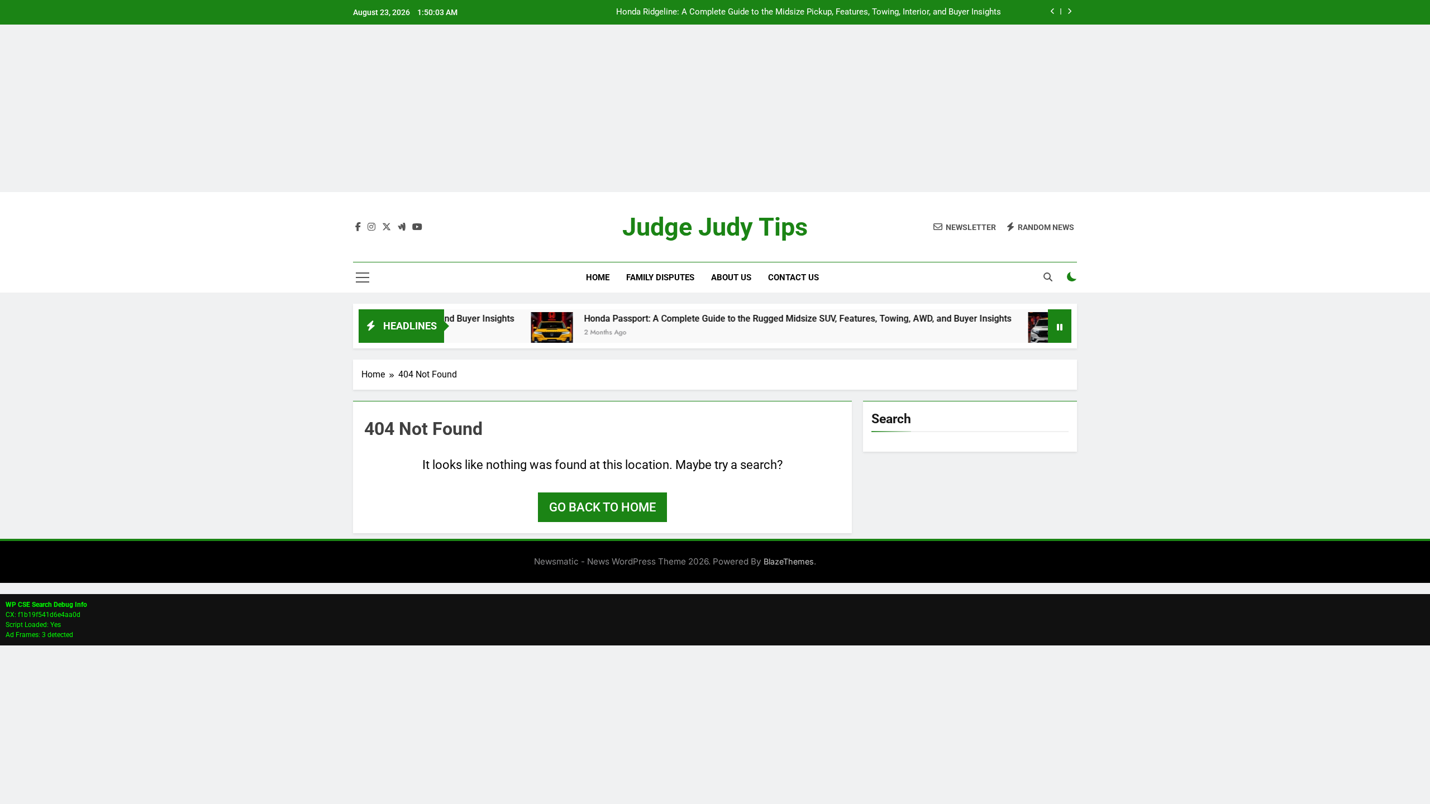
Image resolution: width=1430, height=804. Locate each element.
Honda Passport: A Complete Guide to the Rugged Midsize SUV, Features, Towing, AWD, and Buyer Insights (769, 318)
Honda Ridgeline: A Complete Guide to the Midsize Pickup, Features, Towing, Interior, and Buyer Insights (808, 12)
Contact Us (793, 277)
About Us (731, 277)
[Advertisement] (715, 108)
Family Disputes (660, 277)
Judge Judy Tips (715, 227)
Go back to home (602, 507)
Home (597, 277)
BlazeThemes (789, 561)
